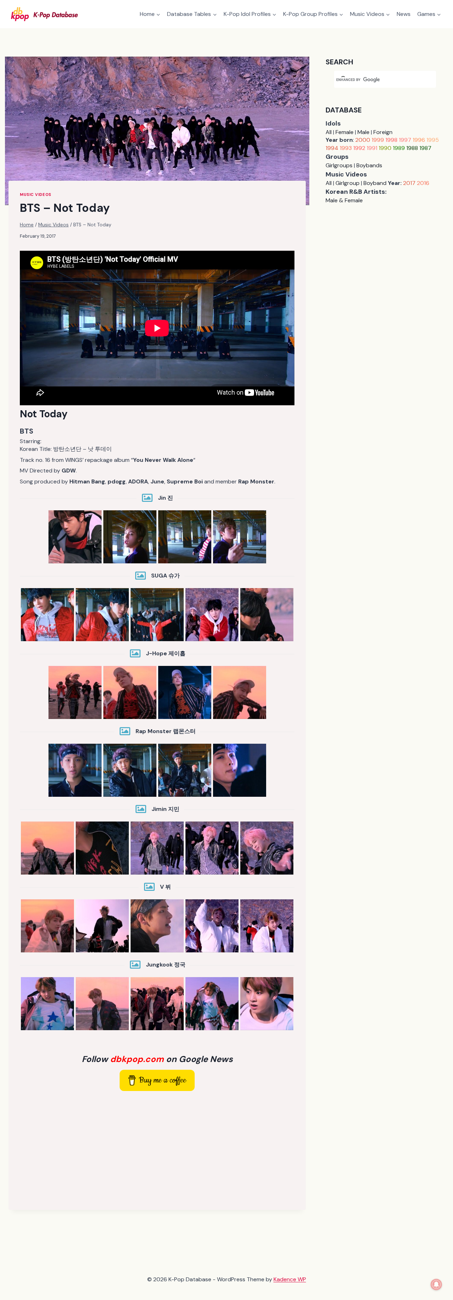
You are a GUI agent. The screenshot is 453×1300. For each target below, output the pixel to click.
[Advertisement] (157, 1149)
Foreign (382, 132)
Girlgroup (348, 183)
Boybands (369, 165)
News (404, 14)
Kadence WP (290, 1279)
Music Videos (35, 194)
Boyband (374, 183)
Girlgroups (339, 165)
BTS (26, 431)
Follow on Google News (157, 1059)
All (329, 132)
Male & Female (344, 200)
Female (345, 132)
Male (363, 132)
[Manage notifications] (436, 1284)
